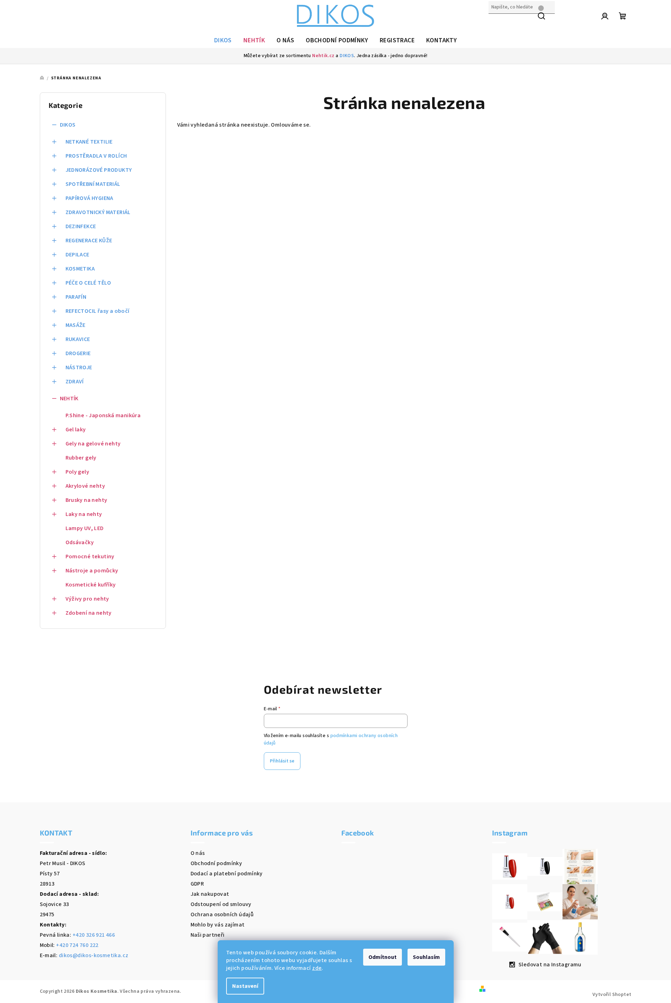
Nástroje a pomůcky (92, 571)
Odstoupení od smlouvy (221, 904)
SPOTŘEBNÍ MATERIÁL (93, 184)
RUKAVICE (78, 339)
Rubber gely (81, 458)
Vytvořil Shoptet (611, 994)
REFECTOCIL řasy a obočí (98, 311)
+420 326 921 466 (94, 935)
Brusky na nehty (86, 500)
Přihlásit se (282, 761)
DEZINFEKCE (81, 226)
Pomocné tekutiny (90, 556)
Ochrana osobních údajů (222, 914)
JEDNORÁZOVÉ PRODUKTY (99, 170)
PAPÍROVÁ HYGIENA (89, 198)
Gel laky (76, 429)
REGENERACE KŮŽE (89, 240)
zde (317, 968)
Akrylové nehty (85, 486)
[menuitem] (223, 40)
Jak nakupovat (210, 894)
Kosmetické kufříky (91, 585)
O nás (198, 853)
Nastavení (245, 986)
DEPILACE (77, 255)
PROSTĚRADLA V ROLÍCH (96, 156)
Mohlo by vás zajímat (218, 925)
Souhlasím (426, 957)
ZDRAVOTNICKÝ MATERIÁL (98, 212)
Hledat (497, 22)
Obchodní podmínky (216, 863)
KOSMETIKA (80, 269)
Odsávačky (80, 542)
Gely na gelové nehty (93, 444)
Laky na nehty (84, 514)
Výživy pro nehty (87, 599)
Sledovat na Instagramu (550, 964)
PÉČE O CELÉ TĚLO (88, 283)
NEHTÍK (69, 398)
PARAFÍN (76, 297)
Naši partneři (208, 935)
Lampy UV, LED (85, 528)
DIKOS (347, 55)
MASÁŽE (76, 325)
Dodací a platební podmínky (227, 873)
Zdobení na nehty (89, 613)
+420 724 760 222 (77, 945)
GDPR (197, 884)
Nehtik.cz (323, 55)
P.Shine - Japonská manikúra (103, 415)
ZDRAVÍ (75, 381)
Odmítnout (382, 957)
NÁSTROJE (79, 367)
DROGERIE (78, 353)
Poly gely (77, 472)
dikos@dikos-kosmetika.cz (94, 955)
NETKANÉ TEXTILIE (89, 142)
